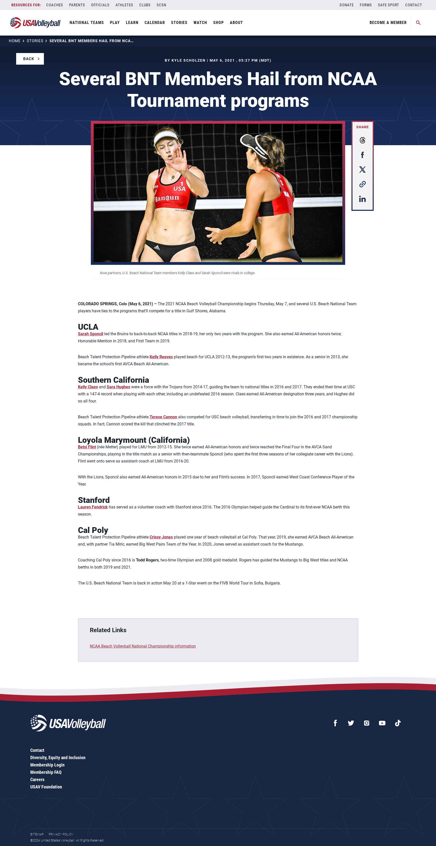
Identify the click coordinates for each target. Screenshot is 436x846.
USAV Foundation (46, 786)
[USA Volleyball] (35, 22)
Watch (200, 22)
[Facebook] (335, 723)
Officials (100, 5)
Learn (132, 22)
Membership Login (47, 764)
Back (28, 59)
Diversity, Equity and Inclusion (58, 757)
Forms (366, 5)
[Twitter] (351, 723)
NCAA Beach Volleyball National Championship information (143, 646)
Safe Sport (388, 5)
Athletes (124, 5)
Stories (179, 22)
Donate (347, 5)
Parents (77, 5)
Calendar (155, 22)
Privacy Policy (61, 834)
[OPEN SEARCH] (418, 22)
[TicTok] (397, 723)
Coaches (54, 5)
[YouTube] (382, 723)
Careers (37, 779)
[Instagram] (366, 723)
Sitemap (37, 834)
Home (15, 41)
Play (115, 22)
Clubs (145, 5)
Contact (413, 5)
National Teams (87, 22)
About (236, 22)
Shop (218, 22)
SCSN (161, 5)
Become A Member (388, 22)
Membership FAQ (46, 772)
